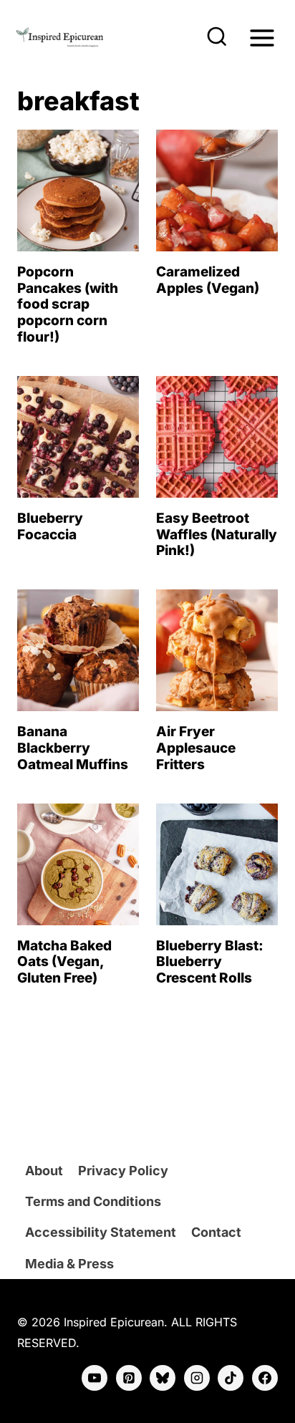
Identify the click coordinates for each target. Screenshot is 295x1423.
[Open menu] (261, 37)
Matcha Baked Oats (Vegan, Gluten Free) (64, 962)
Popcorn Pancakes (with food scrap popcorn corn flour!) (67, 304)
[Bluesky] (162, 1378)
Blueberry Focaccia (50, 526)
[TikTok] (230, 1378)
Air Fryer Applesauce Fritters (196, 748)
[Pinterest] (129, 1378)
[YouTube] (94, 1378)
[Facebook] (265, 1378)
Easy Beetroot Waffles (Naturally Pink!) (216, 534)
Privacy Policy (123, 1170)
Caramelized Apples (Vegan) (207, 280)
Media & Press (69, 1263)
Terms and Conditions (93, 1201)
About (44, 1170)
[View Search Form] (217, 38)
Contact (216, 1232)
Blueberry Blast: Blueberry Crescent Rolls (209, 962)
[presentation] (78, 190)
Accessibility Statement (100, 1232)
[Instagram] (197, 1378)
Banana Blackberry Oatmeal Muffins (72, 748)
